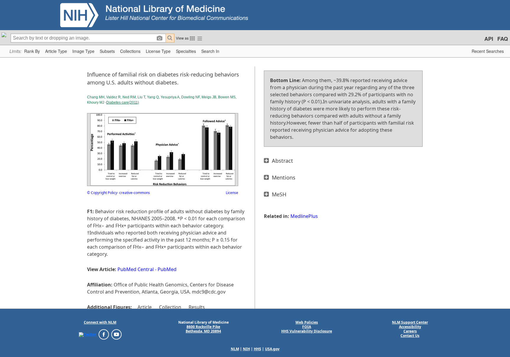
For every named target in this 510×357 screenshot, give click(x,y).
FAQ (502, 39)
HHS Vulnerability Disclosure (306, 331)
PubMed (167, 269)
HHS (257, 348)
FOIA (306, 326)
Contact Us (410, 335)
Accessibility (410, 326)
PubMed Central (135, 269)
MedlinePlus (304, 216)
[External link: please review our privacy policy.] (87, 334)
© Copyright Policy (102, 192)
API (488, 39)
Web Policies (306, 322)
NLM (235, 348)
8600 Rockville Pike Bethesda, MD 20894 (203, 329)
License (232, 192)
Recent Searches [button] (488, 51)
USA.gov (272, 348)
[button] (32, 51)
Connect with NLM (100, 322)
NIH (246, 348)
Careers (410, 331)
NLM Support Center (410, 322)
